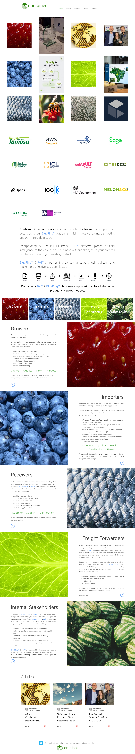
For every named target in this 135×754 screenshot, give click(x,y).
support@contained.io (85, 743)
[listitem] (15, 309)
